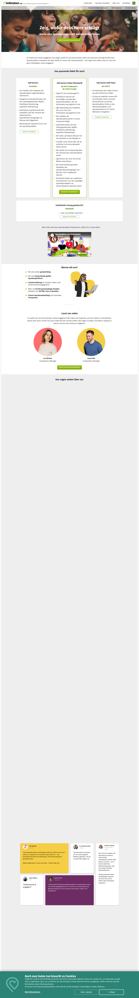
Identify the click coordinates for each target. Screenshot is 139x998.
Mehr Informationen (32, 992)
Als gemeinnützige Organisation (98, 8)
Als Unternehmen (130, 8)
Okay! (112, 992)
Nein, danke (86, 992)
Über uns (116, 3)
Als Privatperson (117, 8)
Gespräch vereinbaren (29, 131)
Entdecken (88, 3)
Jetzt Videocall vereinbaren (69, 367)
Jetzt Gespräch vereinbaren (69, 40)
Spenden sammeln (102, 3)
